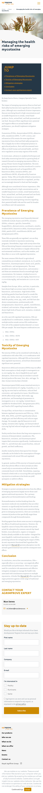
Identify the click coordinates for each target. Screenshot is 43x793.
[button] (38, 3)
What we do (6, 742)
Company (8, 659)
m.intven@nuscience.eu (16, 608)
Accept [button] (27, 789)
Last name (8, 648)
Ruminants (12, 689)
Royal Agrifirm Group (10, 763)
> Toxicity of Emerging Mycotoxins (18, 79)
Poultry (10, 685)
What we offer (7, 746)
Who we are (6, 737)
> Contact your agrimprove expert (18, 90)
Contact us (6, 759)
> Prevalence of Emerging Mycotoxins (19, 76)
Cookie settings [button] (17, 789)
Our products (7, 733)
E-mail (6, 670)
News (10, 9)
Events (4, 755)
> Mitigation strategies (13, 83)
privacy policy (21, 704)
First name (8, 637)
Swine (10, 694)
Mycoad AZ (15, 545)
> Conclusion (9, 86)
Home (3, 9)
